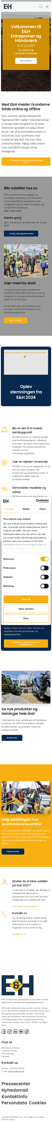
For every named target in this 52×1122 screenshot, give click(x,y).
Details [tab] (26, 509)
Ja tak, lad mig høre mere (21, 233)
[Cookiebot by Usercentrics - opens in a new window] (37, 501)
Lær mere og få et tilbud (24, 906)
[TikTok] (27, 1033)
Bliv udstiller (26, 60)
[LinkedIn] (15, 1033)
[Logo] (7, 6)
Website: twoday (8, 1120)
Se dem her (12, 737)
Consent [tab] (9, 509)
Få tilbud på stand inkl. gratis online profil (26, 161)
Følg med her (13, 851)
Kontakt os (17, 934)
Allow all (26, 599)
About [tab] (42, 509)
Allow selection (26, 609)
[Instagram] (9, 1033)
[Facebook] (4, 1033)
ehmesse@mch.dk (16, 1071)
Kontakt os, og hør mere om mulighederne (26, 643)
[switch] (44, 568)
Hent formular (15, 320)
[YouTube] (21, 1033)
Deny (26, 618)
